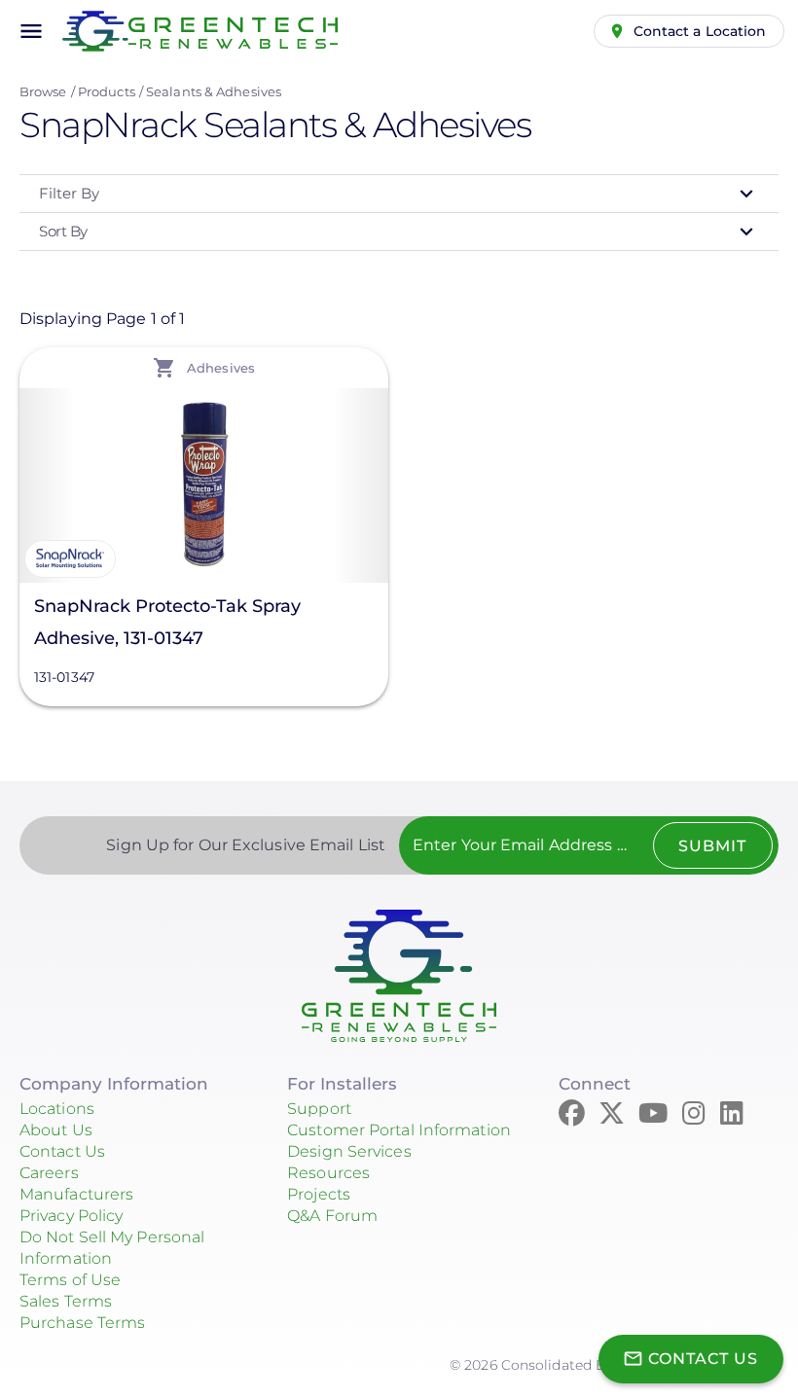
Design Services (349, 1151)
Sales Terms (65, 1301)
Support (319, 1108)
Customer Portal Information (399, 1130)
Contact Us (62, 1151)
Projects (318, 1194)
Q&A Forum (332, 1215)
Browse (43, 91)
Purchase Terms (82, 1322)
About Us (55, 1130)
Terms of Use (70, 1280)
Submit (712, 846)
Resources (328, 1173)
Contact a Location (700, 31)
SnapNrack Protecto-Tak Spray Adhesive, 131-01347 (167, 622)
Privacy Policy (71, 1215)
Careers (49, 1173)
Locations (56, 1108)
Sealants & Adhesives (213, 91)
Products (106, 91)
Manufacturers (76, 1194)
